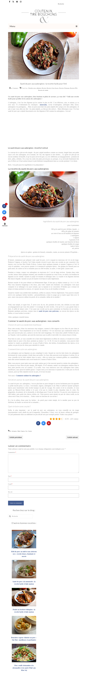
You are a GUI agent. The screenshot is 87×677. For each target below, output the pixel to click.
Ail (10, 431)
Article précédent (15, 437)
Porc (26, 431)
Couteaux (15, 88)
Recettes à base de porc (53, 88)
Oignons (23, 431)
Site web (10, 492)
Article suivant (72, 437)
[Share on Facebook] (38, 425)
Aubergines (14, 431)
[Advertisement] (43, 129)
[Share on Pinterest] (49, 425)
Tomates (30, 431)
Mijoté (18, 431)
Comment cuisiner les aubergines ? (28, 376)
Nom (9, 476)
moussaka (43, 105)
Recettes (44, 88)
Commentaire (12, 452)
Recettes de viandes (43, 90)
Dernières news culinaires (34, 88)
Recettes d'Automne (64, 88)
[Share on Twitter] (43, 425)
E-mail (10, 484)
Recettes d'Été (73, 88)
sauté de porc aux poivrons (49, 311)
